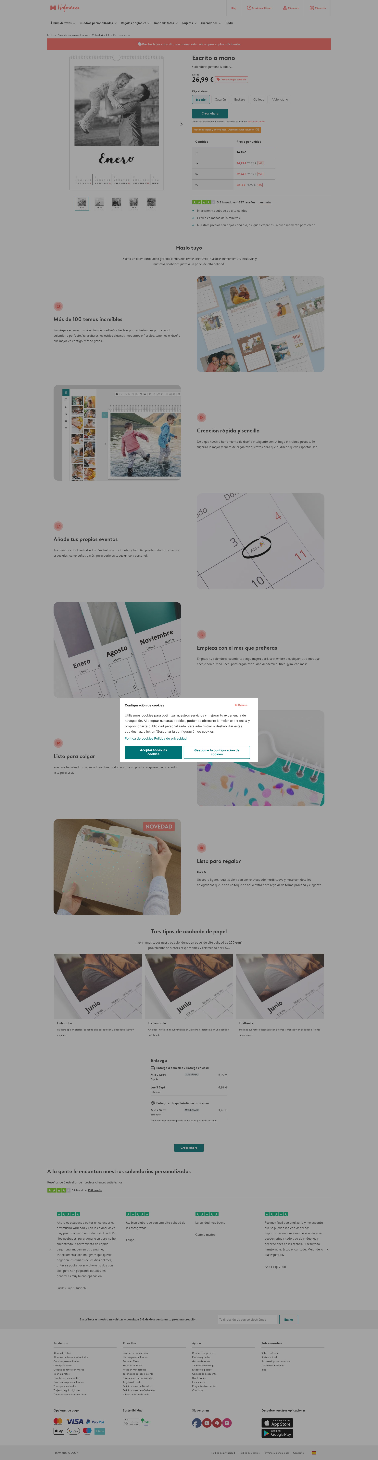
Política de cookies (139, 738)
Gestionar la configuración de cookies (217, 752)
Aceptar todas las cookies (153, 752)
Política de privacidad (170, 738)
